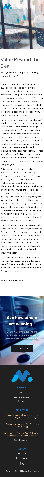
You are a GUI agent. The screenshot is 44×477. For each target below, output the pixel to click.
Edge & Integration (22, 397)
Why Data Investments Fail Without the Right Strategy (22, 425)
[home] (18, 6)
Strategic (22, 401)
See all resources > (22, 440)
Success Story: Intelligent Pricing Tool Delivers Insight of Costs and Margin (22, 416)
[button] (39, 6)
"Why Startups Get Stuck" (19, 123)
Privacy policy (22, 458)
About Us (22, 454)
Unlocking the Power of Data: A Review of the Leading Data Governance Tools (22, 434)
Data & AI (22, 393)
